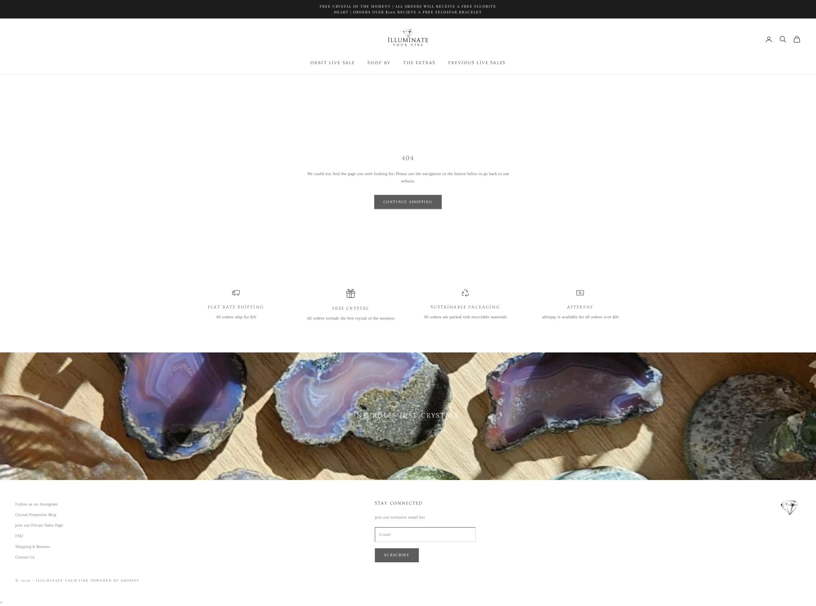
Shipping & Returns (32, 546)
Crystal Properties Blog (35, 514)
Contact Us (25, 557)
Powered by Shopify (115, 580)
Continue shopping (408, 202)
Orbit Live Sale (332, 63)
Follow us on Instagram (36, 504)
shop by (379, 63)
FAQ (19, 535)
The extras (419, 63)
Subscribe (397, 555)
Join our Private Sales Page (39, 525)
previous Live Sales (477, 63)
